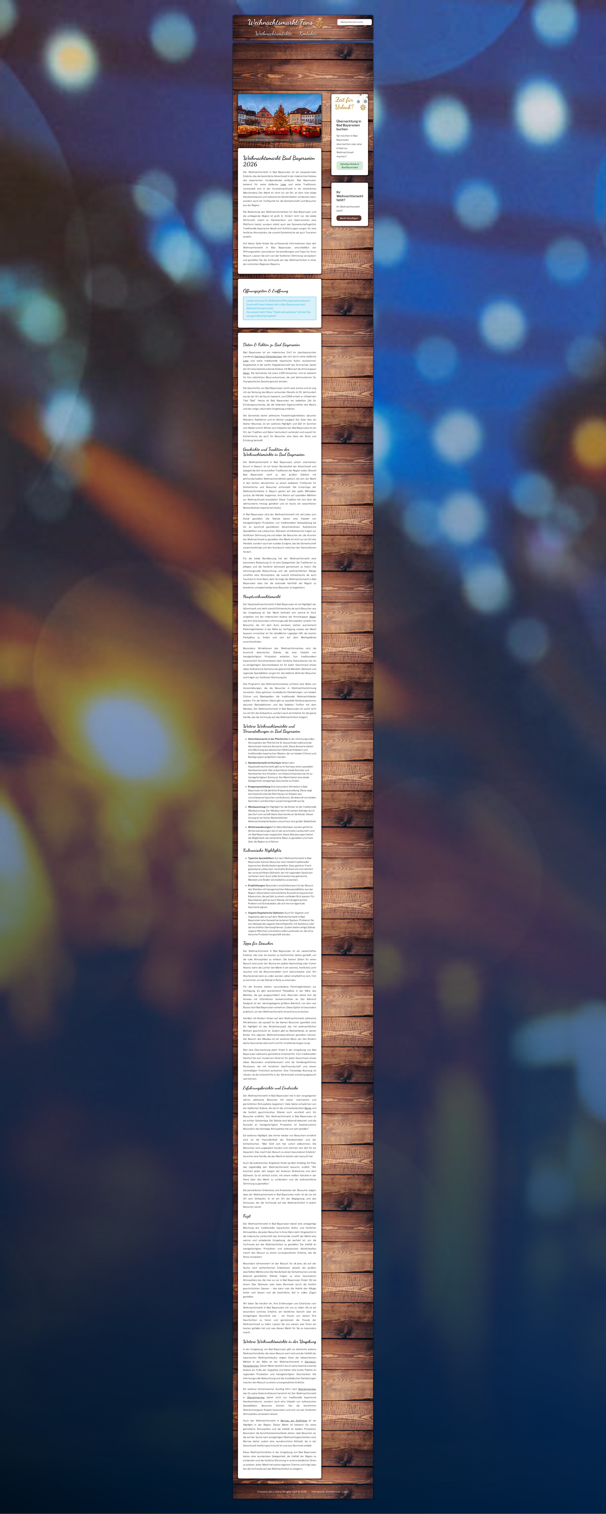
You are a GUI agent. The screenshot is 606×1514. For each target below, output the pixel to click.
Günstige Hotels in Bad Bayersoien (349, 166)
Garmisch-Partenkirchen (268, 356)
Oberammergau (307, 1389)
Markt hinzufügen (349, 218)
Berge (308, 1108)
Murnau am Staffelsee (294, 1420)
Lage (283, 184)
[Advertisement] (327, 67)
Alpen (246, 373)
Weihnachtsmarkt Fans (280, 22)
